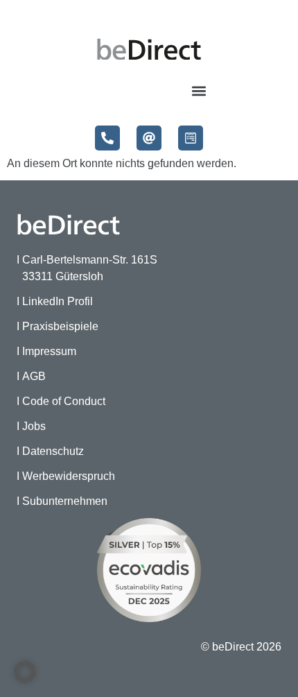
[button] (199, 90)
